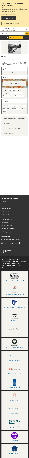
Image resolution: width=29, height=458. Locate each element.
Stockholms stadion (16, 93)
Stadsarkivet (4, 214)
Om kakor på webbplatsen (7, 232)
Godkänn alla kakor (8, 18)
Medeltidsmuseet (5, 208)
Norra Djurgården (13, 90)
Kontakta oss (4, 222)
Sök (27, 33)
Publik (22, 108)
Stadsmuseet (22, 59)
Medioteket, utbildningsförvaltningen (10, 201)
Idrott (4, 111)
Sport (22, 106)
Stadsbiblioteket (5, 211)
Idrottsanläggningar (13, 106)
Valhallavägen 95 (18, 95)
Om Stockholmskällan (6, 225)
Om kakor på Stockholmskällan (8, 14)
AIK (4, 106)
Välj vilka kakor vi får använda (11, 23)
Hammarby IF (14, 108)
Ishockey (5, 108)
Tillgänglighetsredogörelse (7, 228)
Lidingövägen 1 (7, 95)
